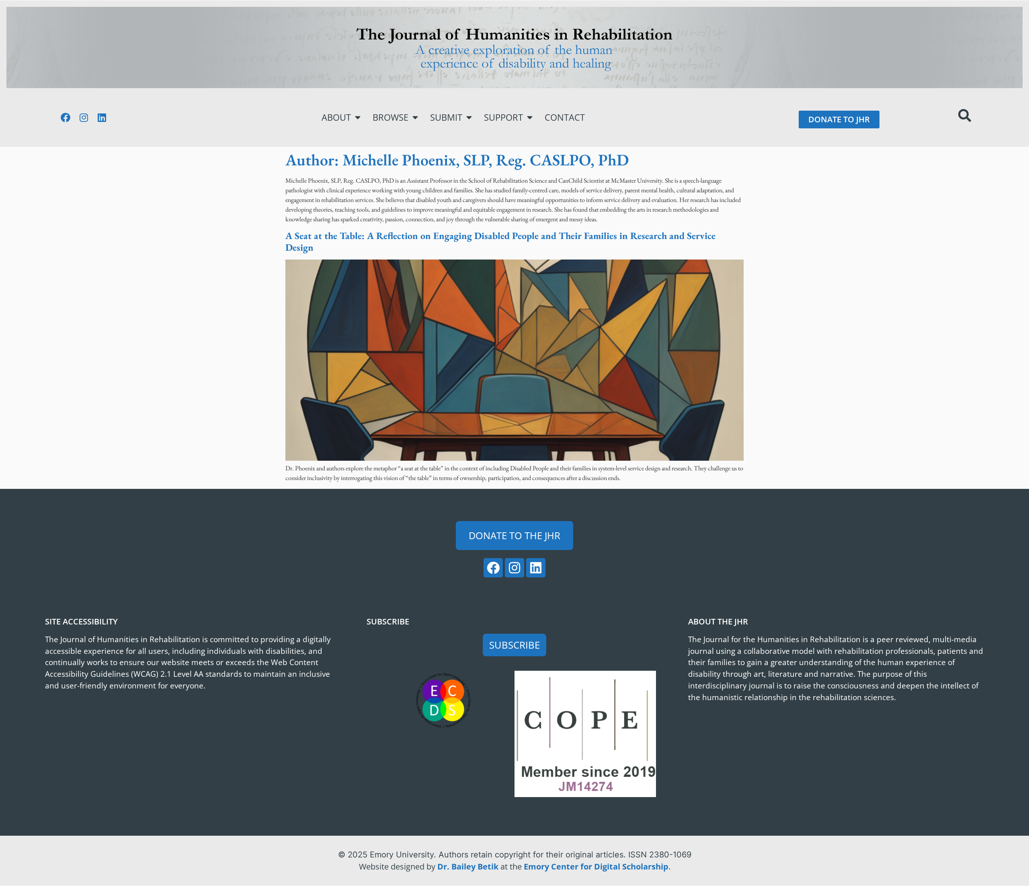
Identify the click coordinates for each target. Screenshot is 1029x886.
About (336, 117)
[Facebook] (65, 117)
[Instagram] (84, 117)
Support (503, 117)
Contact (565, 117)
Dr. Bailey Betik (467, 866)
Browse (390, 117)
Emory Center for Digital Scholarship (596, 866)
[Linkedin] (102, 117)
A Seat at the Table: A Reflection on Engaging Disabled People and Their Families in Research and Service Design (500, 241)
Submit (446, 117)
